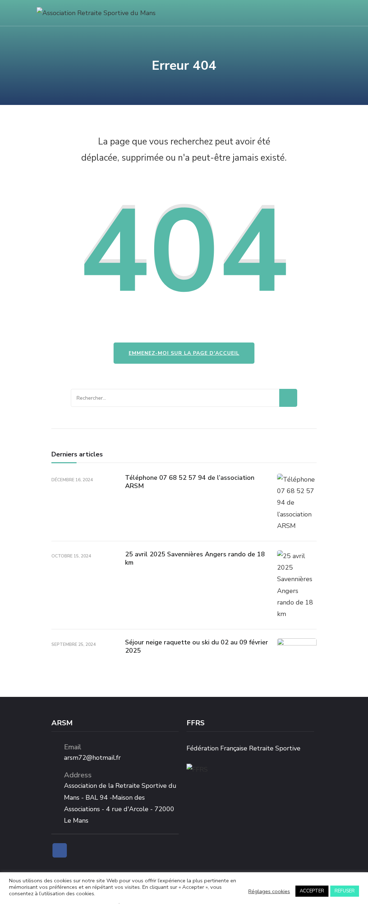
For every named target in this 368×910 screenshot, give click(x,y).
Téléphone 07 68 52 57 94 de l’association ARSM (189, 481)
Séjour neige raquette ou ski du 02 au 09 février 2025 (196, 646)
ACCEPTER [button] (312, 891)
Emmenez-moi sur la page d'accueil (184, 353)
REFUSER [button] (345, 891)
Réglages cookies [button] (269, 891)
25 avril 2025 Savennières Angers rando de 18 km (195, 558)
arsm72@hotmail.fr (92, 757)
